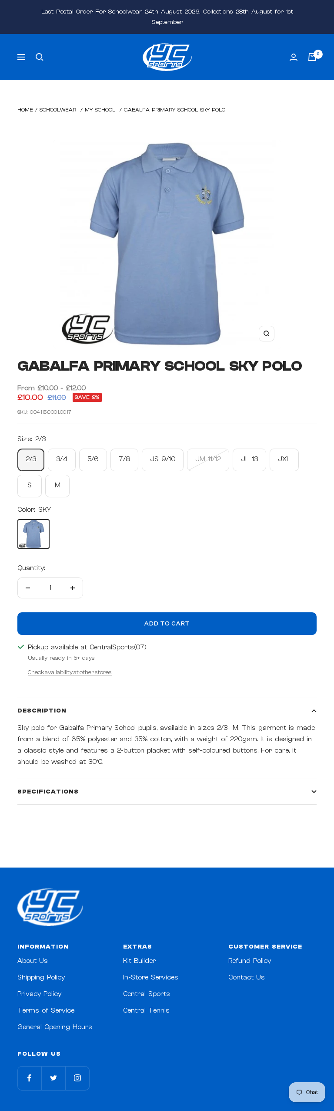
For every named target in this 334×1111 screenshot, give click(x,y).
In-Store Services (150, 977)
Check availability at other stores (70, 672)
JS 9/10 (162, 459)
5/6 (93, 459)
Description (42, 710)
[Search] (39, 57)
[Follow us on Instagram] (77, 1078)
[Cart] (312, 57)
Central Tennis (146, 1010)
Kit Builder (139, 961)
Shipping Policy (41, 977)
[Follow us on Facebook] (29, 1078)
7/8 (124, 459)
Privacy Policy (39, 994)
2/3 (31, 459)
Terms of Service (45, 1010)
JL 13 (249, 459)
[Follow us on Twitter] (53, 1078)
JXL (284, 459)
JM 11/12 (208, 459)
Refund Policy (249, 961)
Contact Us (246, 977)
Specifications (48, 791)
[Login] (293, 57)
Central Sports (146, 994)
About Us (32, 961)
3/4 (61, 459)
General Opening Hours (54, 1027)
